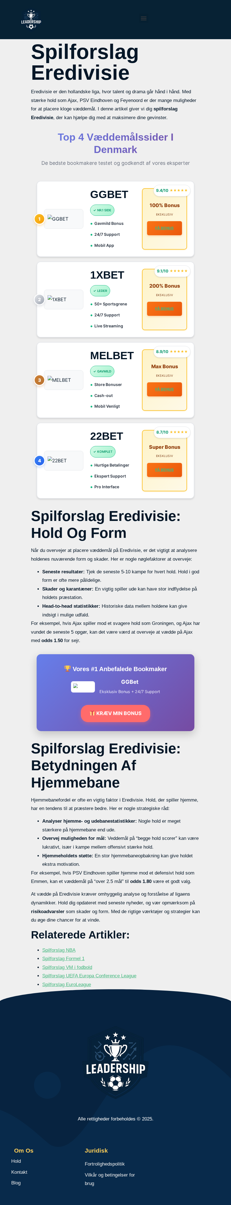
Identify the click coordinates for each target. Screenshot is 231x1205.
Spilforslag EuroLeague (66, 984)
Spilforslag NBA (58, 950)
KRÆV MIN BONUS (118, 713)
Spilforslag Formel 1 (63, 958)
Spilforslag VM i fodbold (67, 967)
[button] (143, 18)
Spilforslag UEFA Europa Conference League (89, 975)
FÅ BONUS (164, 228)
